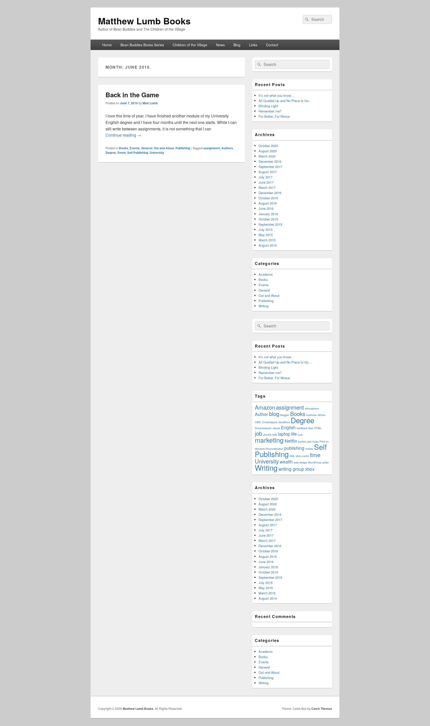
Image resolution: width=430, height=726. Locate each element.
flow (310, 428)
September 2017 (270, 166)
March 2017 (267, 187)
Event (121, 152)
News (220, 44)
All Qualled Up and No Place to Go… (285, 100)
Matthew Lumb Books (144, 20)
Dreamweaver (263, 428)
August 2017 (268, 171)
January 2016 (268, 213)
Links (253, 44)
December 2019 (270, 161)
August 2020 (268, 151)
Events (135, 148)
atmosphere (312, 408)
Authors (227, 148)
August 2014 (268, 245)
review (309, 449)
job (258, 433)
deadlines (284, 422)
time (315, 455)
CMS (258, 422)
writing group (291, 469)
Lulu (300, 434)
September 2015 (270, 224)
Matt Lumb (150, 103)
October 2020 (268, 145)
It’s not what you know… (276, 95)
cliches (321, 415)
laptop (284, 434)
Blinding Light (268, 106)
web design (300, 462)
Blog (236, 44)
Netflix (291, 441)
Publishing (182, 148)
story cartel (302, 456)
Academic (266, 274)
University (157, 152)
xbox (310, 469)
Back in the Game (132, 94)
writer (325, 462)
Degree (111, 152)
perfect (302, 441)
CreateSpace (269, 422)
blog (274, 413)
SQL (292, 456)
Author (261, 414)
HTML (318, 428)
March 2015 (267, 240)
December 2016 (270, 192)
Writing (264, 306)
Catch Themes (321, 708)
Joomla (267, 434)
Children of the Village (190, 44)
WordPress (314, 462)
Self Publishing (137, 152)
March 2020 (267, 156)
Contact (272, 44)
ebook (276, 428)
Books (123, 148)
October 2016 (268, 198)
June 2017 (266, 182)
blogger (284, 415)
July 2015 (265, 229)
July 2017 (265, 177)
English (288, 427)
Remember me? (270, 111)
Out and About (164, 148)
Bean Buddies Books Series (142, 44)
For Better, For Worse (274, 116)
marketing (269, 439)
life (294, 434)
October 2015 (268, 219)
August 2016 (268, 203)
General (146, 148)
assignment (211, 148)
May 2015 (266, 234)
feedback (302, 428)
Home (107, 44)
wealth (286, 462)
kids (274, 434)
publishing (294, 448)
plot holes (313, 441)
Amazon (265, 407)
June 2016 (266, 208)
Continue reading (123, 135)
